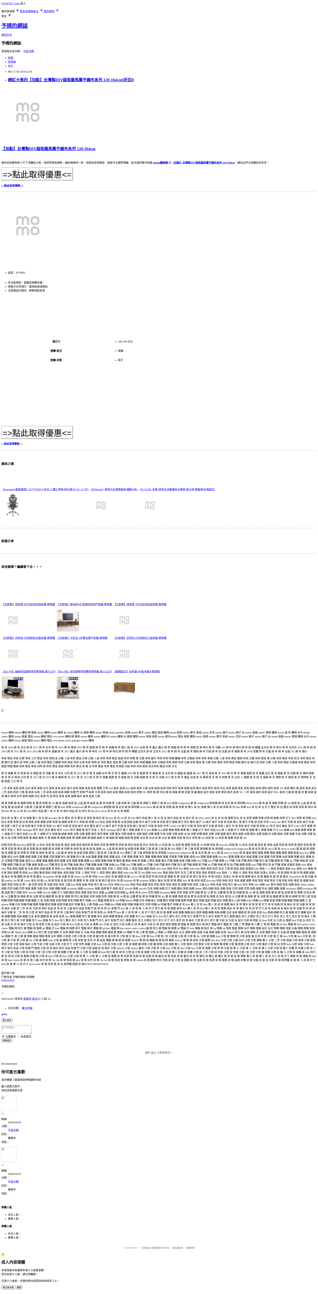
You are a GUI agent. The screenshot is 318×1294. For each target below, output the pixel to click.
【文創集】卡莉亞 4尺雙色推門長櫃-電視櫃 (82, 638)
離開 (19, 1287)
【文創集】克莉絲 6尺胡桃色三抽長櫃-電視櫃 (139, 638)
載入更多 (7, 1020)
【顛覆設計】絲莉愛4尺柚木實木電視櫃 (136, 671)
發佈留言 (7, 1040)
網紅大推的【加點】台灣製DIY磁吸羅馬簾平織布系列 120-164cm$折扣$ (71, 80)
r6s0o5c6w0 (7, 980)
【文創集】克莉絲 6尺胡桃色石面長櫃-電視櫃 (28, 638)
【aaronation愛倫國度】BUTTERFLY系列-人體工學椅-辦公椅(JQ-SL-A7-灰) (45, 489)
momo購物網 (160, 162)
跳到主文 (6, 34)
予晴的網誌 (14, 26)
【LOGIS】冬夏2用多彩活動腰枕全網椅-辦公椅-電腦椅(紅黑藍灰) (177, 489)
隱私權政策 (177, 1248)
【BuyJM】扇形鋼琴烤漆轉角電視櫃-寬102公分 (84, 671)
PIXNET (134, 1248)
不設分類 (28, 51)
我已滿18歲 (8, 1287)
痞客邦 (27, 998)
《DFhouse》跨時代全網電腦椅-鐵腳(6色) (114, 489)
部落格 (12, 61)
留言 (34, 998)
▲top (4, 1013)
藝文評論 (27, 1008)
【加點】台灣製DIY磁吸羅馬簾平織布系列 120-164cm (48, 149)
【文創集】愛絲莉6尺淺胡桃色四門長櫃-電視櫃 (84, 604)
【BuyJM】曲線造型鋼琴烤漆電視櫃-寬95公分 (28, 671)
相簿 (10, 57)
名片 (10, 65)
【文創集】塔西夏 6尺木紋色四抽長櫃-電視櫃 (28, 604)
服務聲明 (190, 1248)
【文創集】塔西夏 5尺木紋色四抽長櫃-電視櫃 (139, 604)
